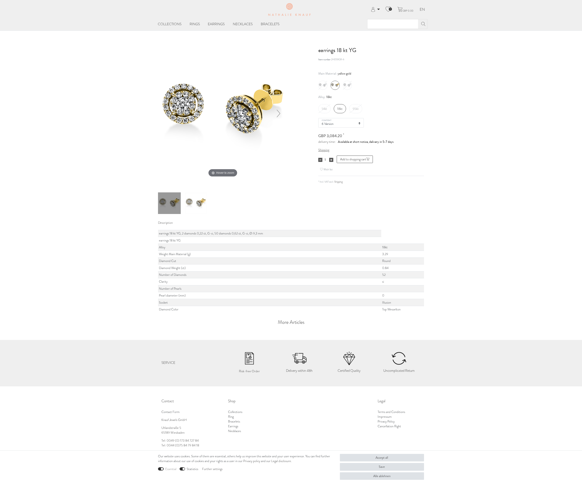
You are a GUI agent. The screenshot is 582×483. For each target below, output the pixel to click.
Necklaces (243, 24)
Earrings (216, 24)
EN (422, 10)
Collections (169, 24)
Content (326, 120)
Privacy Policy (386, 421)
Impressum (385, 417)
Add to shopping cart (353, 159)
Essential (170, 469)
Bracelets (270, 24)
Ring (231, 417)
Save (382, 467)
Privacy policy (251, 461)
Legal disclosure (281, 461)
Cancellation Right (389, 426)
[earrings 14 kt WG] (169, 203)
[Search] (422, 24)
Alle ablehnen (382, 476)
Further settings (212, 469)
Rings (195, 24)
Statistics (192, 469)
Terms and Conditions (391, 412)
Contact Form (170, 412)
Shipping (323, 150)
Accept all (382, 457)
